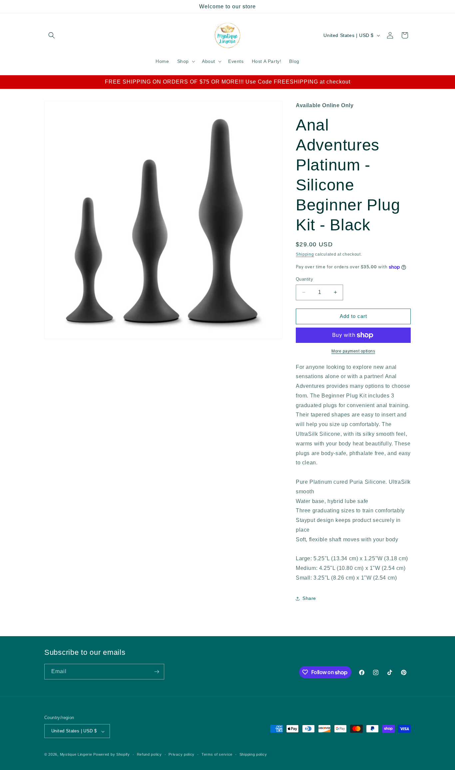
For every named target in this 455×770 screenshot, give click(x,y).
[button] (51, 35)
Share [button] (309, 598)
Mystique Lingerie (76, 755)
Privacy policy (182, 754)
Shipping (305, 254)
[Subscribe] (156, 671)
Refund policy (149, 754)
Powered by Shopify (111, 755)
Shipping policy (253, 754)
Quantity (304, 279)
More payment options (353, 351)
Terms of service (217, 754)
